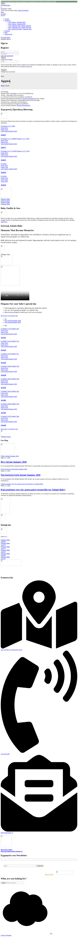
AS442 (3, 413)
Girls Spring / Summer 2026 (16, 22)
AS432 (3, 338)
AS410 (3, 388)
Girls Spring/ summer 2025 (9, 169)
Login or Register (6, 935)
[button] (39, 7)
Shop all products (23, 10)
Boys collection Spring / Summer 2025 (20, 29)
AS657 (3, 148)
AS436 (3, 375)
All (5, 319)
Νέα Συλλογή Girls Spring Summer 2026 (20, 475)
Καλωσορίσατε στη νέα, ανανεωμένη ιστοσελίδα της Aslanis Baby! (33, 489)
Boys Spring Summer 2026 (14, 462)
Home (2, 85)
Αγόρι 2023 (4, 181)
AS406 (3, 400)
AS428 (3, 363)
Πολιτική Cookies (6, 849)
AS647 (3, 135)
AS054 (3, 185)
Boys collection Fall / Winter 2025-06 (19, 27)
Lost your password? (7, 56)
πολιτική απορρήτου (26, 66)
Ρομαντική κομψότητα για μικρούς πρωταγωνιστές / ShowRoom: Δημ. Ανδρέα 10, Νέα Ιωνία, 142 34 (28, 1)
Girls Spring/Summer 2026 (13, 322)
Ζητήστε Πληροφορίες (29, 98)
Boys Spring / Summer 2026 (16, 24)
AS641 (3, 160)
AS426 (3, 350)
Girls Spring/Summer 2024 (9, 131)
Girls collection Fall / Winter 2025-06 (19, 25)
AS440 (3, 425)
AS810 (3, 173)
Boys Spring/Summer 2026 (13, 320)
